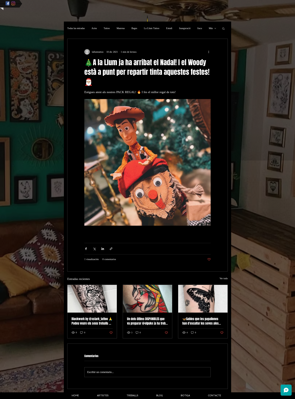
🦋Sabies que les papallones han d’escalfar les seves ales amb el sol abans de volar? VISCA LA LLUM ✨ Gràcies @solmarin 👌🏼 (202, 321)
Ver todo (224, 278)
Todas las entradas (76, 28)
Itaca (199, 28)
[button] (223, 28)
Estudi (169, 28)
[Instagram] (13, 3)
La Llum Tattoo (151, 28)
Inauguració (185, 28)
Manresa (121, 28)
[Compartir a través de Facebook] (86, 248)
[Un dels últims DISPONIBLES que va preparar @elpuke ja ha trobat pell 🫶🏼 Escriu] (147, 299)
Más (211, 28)
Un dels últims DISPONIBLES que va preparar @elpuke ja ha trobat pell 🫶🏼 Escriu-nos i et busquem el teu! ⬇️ (147, 321)
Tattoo (107, 28)
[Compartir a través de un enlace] (111, 248)
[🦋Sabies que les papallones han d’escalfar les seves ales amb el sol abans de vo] (203, 299)
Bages (134, 28)
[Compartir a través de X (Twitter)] (94, 248)
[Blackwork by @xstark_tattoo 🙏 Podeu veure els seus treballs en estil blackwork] (92, 299)
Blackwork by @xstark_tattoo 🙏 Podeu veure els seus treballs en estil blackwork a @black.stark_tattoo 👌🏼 (92, 321)
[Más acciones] (209, 52)
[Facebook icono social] (8, 3)
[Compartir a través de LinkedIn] (102, 248)
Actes (94, 28)
